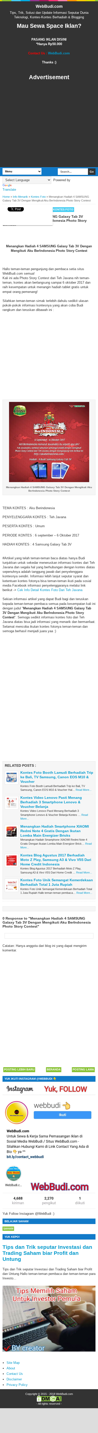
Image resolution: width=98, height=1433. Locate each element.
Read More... (83, 789)
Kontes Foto (63, 209)
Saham (8, 1228)
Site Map (13, 1363)
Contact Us (15, 1374)
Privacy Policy (17, 1385)
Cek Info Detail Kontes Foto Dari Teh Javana (49, 590)
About (11, 1368)
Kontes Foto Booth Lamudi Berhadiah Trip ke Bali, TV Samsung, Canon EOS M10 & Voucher (56, 777)
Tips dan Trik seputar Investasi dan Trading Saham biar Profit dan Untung (47, 1253)
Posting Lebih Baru (19, 1069)
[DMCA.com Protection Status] (49, 1400)
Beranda (54, 1069)
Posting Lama (83, 1069)
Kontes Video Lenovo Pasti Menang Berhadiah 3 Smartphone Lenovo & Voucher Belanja (51, 802)
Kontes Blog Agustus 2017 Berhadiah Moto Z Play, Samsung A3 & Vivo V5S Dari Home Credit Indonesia (55, 859)
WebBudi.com (49, 6)
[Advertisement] (49, 124)
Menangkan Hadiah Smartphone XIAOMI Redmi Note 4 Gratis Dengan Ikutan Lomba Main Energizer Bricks (54, 830)
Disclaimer (14, 1379)
